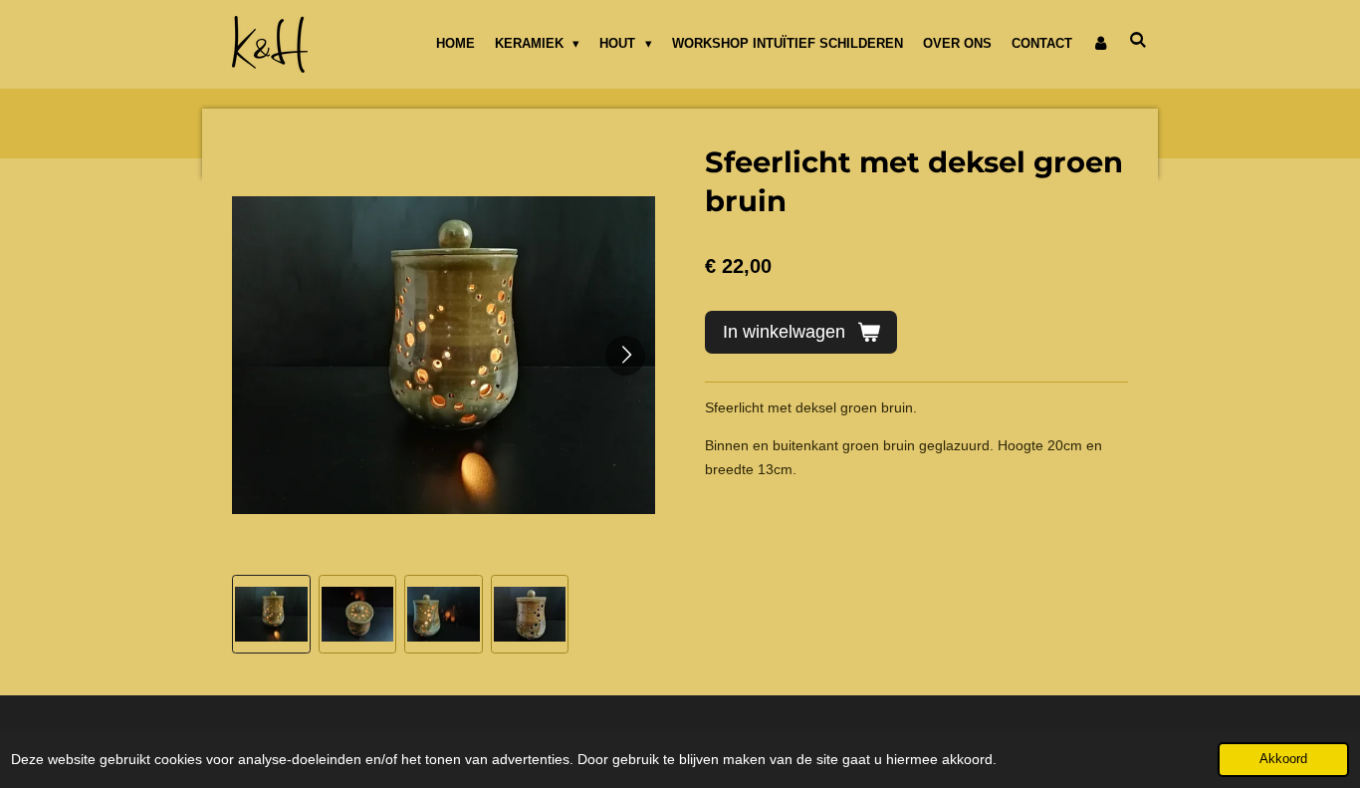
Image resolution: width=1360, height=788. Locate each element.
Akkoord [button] (1283, 759)
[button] (271, 614)
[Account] (1101, 44)
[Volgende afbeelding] (625, 356)
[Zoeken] (1139, 40)
